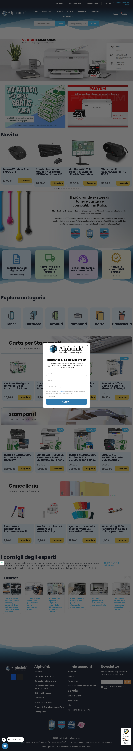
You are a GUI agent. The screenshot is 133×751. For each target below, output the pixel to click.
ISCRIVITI (66, 402)
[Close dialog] (87, 345)
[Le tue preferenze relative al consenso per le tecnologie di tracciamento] (2, 563)
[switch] (126, 743)
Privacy (62, 391)
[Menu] (129, 729)
